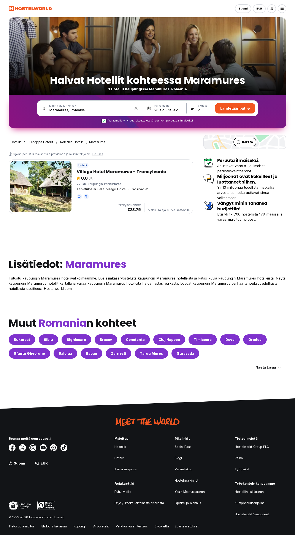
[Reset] (136, 108)
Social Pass (183, 447)
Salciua (65, 353)
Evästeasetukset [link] (187, 526)
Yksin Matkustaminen (190, 491)
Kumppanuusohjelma (250, 503)
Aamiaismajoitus (125, 469)
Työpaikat (242, 469)
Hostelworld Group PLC (252, 447)
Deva (230, 339)
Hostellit (120, 447)
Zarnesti (118, 353)
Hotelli (82, 165)
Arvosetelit (101, 526)
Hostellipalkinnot (186, 480)
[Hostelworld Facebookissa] (12, 447)
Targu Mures (151, 353)
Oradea (255, 339)
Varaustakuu (183, 469)
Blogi (178, 458)
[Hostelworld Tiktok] (63, 447)
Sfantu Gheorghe (29, 353)
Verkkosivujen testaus (132, 526)
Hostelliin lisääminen (249, 491)
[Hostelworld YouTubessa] (43, 447)
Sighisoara (76, 339)
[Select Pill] (271, 8)
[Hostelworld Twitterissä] (22, 447)
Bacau (91, 353)
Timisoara (203, 339)
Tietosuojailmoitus (22, 526)
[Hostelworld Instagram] (32, 447)
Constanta (135, 339)
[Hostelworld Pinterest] (53, 447)
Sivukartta (162, 526)
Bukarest (22, 339)
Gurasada (185, 353)
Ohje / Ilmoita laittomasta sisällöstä (139, 503)
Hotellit (119, 458)
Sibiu (48, 339)
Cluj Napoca (169, 339)
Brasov (106, 339)
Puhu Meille (122, 491)
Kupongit (80, 526)
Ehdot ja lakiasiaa (54, 526)
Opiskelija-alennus (188, 503)
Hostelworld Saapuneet (252, 514)
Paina (239, 458)
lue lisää (97, 154)
